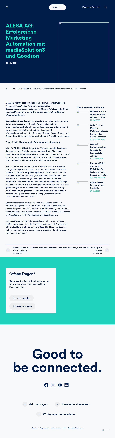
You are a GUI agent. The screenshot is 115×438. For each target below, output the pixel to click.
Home (14, 89)
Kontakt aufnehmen (91, 7)
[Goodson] (15, 7)
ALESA (19, 105)
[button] (105, 7)
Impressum (44, 428)
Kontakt (35, 428)
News (20, 89)
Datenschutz (55, 428)
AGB (64, 428)
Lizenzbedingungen (75, 428)
